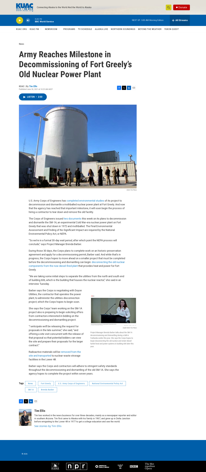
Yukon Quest (171, 29)
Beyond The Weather (150, 29)
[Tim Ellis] (25, 417)
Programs (69, 29)
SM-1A (31, 390)
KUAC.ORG (21, 29)
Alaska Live (101, 29)
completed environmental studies (85, 200)
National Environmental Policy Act (107, 383)
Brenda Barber (47, 390)
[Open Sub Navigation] (41, 29)
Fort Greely (46, 383)
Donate (182, 7)
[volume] (28, 20)
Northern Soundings (123, 29)
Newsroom (51, 29)
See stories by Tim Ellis (48, 426)
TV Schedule (85, 29)
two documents (72, 218)
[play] (19, 20)
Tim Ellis (33, 86)
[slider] (32, 20)
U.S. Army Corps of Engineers (71, 383)
